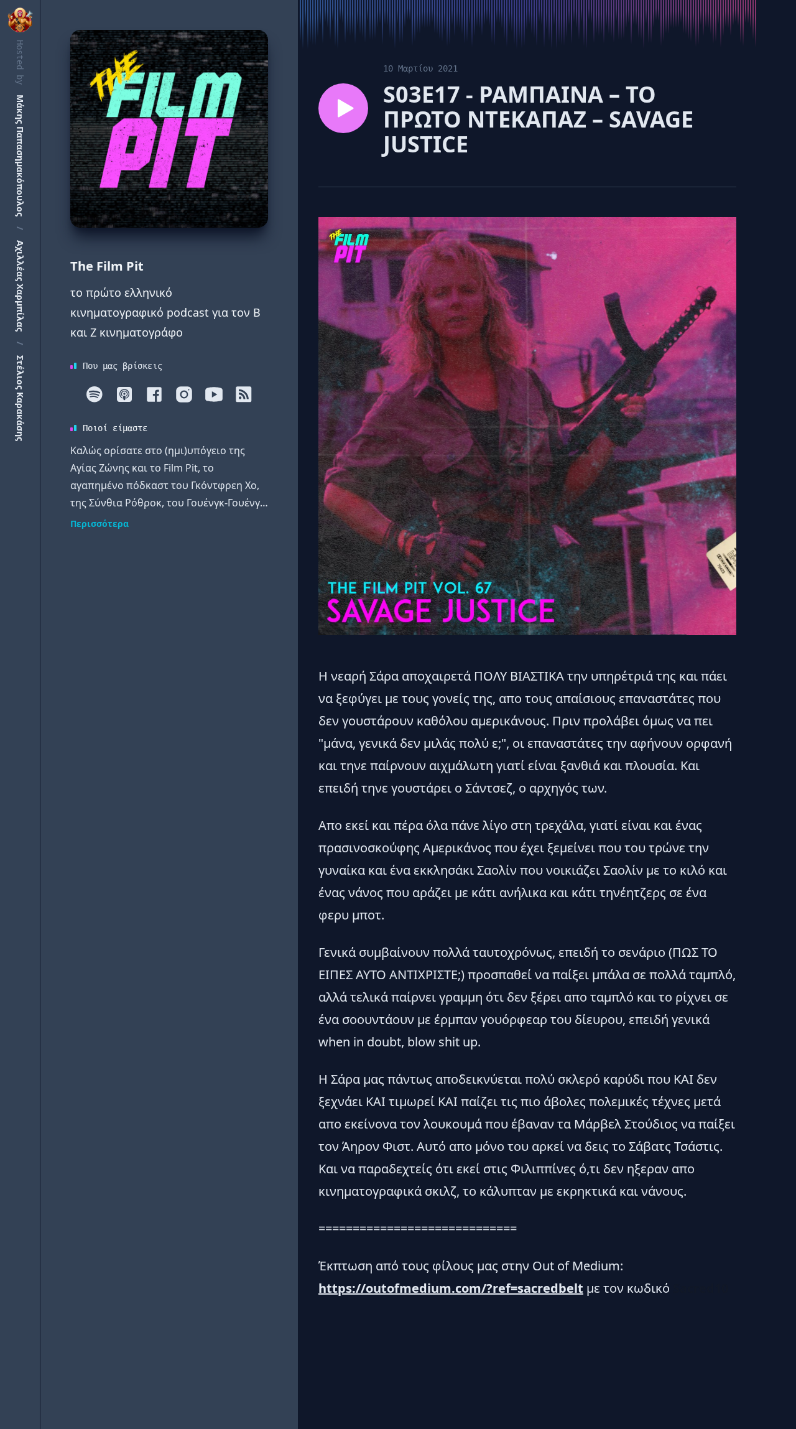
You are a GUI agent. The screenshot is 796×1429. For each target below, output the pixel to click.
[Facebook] (154, 394)
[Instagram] (184, 394)
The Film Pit (107, 266)
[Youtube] (214, 394)
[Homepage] (169, 129)
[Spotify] (94, 394)
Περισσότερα (99, 523)
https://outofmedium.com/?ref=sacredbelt (450, 1288)
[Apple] (124, 394)
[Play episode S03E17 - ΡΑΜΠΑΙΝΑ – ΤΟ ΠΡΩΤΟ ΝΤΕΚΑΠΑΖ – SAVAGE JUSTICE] (343, 108)
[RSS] (244, 394)
